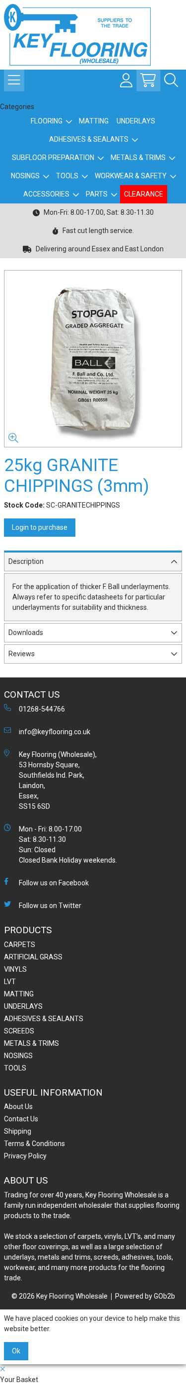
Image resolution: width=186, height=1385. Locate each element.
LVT (10, 982)
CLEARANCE (143, 194)
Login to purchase (39, 527)
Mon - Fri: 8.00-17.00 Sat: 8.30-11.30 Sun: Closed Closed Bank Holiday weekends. (68, 844)
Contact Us (21, 1119)
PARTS (97, 194)
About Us (18, 1106)
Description (26, 561)
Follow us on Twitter (50, 906)
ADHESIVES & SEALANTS (88, 139)
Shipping (17, 1131)
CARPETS (19, 945)
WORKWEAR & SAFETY (131, 176)
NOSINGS (25, 176)
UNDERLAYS (136, 121)
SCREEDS (19, 1031)
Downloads (25, 632)
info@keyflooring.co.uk (54, 732)
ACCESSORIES (46, 194)
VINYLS (15, 969)
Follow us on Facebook (54, 883)
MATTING (94, 121)
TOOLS (67, 176)
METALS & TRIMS (138, 157)
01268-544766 (42, 709)
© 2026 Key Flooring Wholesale (59, 1296)
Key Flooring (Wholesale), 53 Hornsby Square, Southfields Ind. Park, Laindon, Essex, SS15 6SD (58, 780)
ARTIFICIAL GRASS (33, 957)
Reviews (21, 654)
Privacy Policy (25, 1156)
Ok (16, 1351)
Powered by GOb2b (145, 1296)
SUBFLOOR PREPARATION (53, 157)
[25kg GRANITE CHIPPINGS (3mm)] (93, 358)
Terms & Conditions (34, 1144)
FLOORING (46, 121)
